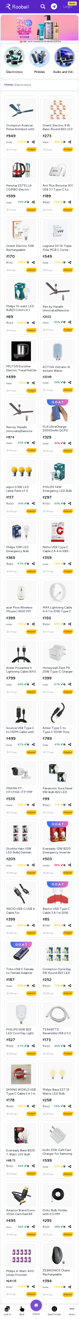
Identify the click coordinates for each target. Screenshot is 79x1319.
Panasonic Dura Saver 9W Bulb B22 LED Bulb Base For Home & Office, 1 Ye (58, 794)
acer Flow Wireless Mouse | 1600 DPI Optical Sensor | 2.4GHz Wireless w (19, 613)
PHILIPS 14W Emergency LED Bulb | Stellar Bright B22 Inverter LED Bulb (57, 492)
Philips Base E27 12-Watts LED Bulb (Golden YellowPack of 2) (57, 1095)
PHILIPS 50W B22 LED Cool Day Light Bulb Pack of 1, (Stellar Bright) (20, 1035)
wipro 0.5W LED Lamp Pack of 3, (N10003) (17, 491)
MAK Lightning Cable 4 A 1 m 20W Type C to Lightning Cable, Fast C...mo (57, 613)
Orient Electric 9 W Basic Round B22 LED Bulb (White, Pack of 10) (58, 131)
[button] (33, 142)
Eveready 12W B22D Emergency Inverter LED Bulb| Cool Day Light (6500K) (57, 854)
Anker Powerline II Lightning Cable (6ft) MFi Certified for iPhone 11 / (21, 673)
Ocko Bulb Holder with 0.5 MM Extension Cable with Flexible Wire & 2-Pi (58, 1216)
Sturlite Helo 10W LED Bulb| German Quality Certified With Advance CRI (19, 854)
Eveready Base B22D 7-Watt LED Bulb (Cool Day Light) (20, 1154)
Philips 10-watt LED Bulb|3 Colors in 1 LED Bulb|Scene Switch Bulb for (20, 312)
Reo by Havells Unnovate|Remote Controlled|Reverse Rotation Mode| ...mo (57, 312)
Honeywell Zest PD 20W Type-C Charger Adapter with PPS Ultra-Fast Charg (58, 673)
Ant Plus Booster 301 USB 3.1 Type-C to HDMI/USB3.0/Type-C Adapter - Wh (58, 191)
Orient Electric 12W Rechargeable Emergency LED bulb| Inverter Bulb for (21, 251)
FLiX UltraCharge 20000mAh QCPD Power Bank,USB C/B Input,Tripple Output (57, 432)
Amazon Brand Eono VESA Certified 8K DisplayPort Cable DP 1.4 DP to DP (21, 1216)
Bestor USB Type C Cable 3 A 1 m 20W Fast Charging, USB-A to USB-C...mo (58, 914)
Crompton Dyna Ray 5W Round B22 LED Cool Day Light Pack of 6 (57, 974)
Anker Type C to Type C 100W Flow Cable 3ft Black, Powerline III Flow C (56, 733)
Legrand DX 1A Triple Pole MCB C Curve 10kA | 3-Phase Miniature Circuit (57, 251)
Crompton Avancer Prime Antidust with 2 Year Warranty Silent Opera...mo (20, 131)
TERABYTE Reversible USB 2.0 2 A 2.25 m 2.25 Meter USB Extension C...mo (58, 1035)
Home (8, 85)
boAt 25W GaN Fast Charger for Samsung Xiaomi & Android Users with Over (57, 1155)
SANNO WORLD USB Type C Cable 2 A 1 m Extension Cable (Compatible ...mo (21, 1095)
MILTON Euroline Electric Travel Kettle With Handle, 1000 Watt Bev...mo (21, 372)
